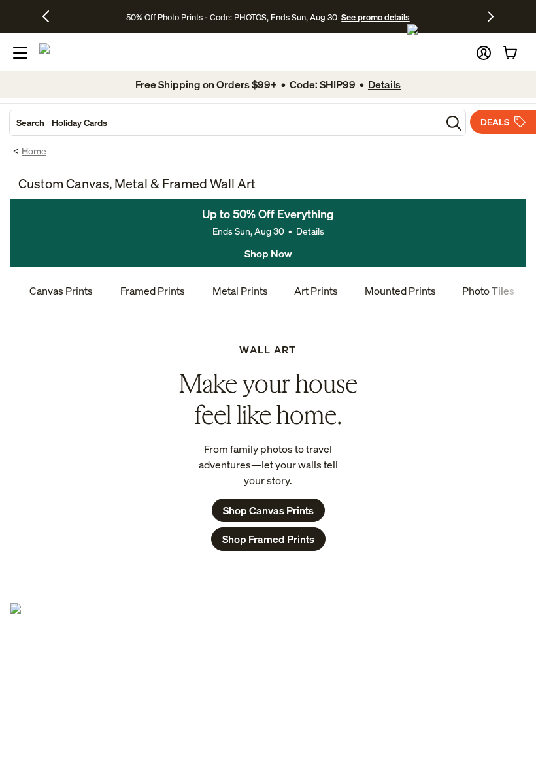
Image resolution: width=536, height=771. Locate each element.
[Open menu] (20, 53)
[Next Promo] (491, 16)
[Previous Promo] (50, 16)
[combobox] (225, 122)
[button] (484, 53)
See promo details (375, 17)
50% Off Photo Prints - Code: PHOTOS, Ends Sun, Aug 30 (231, 17)
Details (310, 231)
